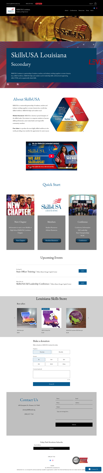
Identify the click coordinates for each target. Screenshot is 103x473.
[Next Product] (88, 318)
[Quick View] (27, 318)
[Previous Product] (15, 318)
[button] (95, 3)
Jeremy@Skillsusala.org (13, 3)
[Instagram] (96, 8)
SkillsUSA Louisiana (23, 9)
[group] (51, 321)
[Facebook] (94, 8)
